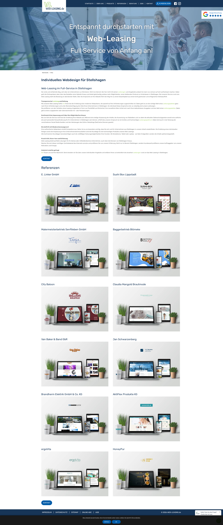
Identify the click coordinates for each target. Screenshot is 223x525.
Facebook (175, 3)
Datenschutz (61, 512)
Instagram (179, 3)
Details (106, 522)
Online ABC (87, 512)
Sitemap (75, 512)
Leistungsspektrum (145, 120)
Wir (42, 152)
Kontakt (150, 3)
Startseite (89, 3)
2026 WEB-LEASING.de (172, 512)
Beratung (133, 3)
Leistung (56, 101)
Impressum (47, 512)
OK (116, 522)
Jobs (142, 3)
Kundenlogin (164, 4)
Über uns (100, 3)
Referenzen (121, 3)
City (52, 72)
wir (64, 103)
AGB (97, 512)
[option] (111, 38)
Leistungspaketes (169, 103)
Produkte (110, 3)
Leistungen (122, 92)
